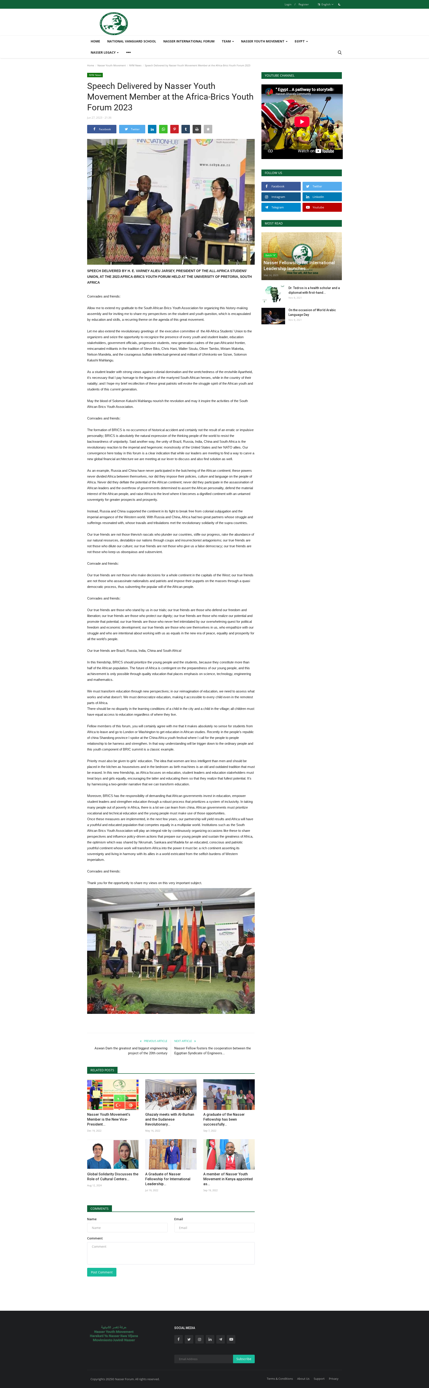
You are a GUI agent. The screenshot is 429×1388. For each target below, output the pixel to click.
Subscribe (243, 1359)
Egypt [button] (300, 41)
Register (304, 4)
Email (178, 1219)
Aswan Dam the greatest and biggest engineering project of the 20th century (131, 1050)
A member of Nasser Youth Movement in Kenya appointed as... (228, 1179)
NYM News (135, 65)
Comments (99, 1208)
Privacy (334, 1379)
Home (95, 41)
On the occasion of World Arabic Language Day (312, 312)
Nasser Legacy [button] (103, 52)
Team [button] (227, 41)
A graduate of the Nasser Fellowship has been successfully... (224, 1119)
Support (319, 1379)
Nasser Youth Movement (111, 65)
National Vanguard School (131, 41)
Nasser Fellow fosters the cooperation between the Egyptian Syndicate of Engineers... (212, 1050)
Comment (95, 1238)
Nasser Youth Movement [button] (263, 41)
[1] (339, 4)
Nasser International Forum (188, 41)
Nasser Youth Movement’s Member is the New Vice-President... (108, 1119)
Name (92, 1219)
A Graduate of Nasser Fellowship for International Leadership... (167, 1179)
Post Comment (102, 1272)
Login (288, 4)
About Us (303, 1379)
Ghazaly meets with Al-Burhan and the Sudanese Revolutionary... (169, 1119)
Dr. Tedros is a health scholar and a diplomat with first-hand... (314, 290)
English (325, 4)
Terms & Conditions (280, 1379)
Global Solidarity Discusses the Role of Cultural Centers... (112, 1176)
